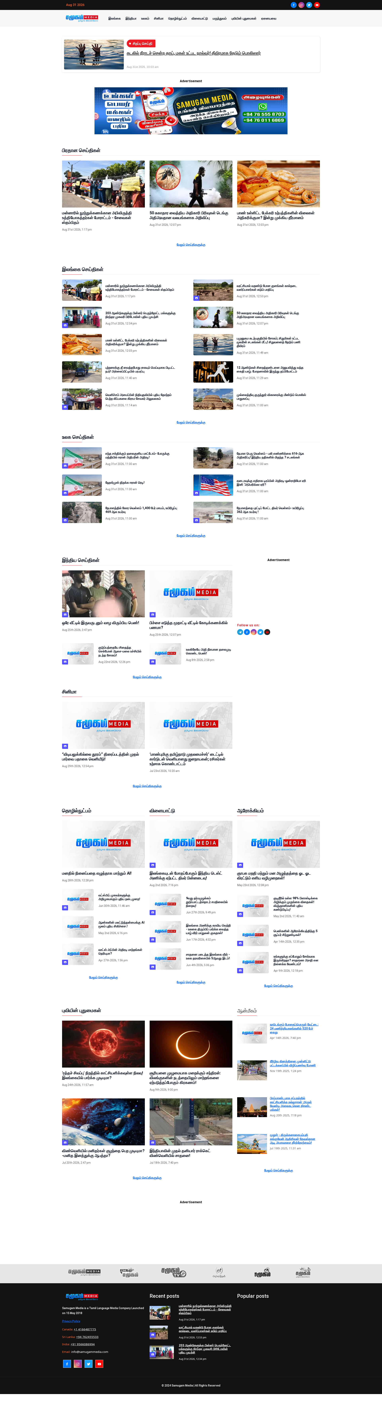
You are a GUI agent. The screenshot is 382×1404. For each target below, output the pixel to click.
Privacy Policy (71, 1321)
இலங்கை (114, 18)
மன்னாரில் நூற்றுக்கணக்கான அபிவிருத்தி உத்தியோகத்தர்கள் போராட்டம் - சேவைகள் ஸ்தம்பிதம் (205, 1309)
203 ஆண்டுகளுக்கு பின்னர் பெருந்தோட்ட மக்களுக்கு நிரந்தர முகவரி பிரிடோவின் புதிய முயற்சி (205, 1349)
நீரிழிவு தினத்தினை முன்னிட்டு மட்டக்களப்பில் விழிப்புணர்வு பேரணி (293, 1063)
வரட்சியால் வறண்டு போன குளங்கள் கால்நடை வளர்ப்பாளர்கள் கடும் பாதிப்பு (203, 1329)
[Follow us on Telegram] (240, 632)
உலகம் (145, 18)
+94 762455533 (87, 1337)
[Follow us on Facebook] (247, 632)
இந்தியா (131, 18)
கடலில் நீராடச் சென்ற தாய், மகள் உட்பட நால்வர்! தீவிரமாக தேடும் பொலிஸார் (194, 53)
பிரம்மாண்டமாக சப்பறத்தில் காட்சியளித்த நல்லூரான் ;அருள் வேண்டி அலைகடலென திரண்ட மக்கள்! (291, 1104)
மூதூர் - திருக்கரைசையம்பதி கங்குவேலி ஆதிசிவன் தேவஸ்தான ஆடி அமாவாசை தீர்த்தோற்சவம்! (292, 1138)
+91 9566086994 (83, 1344)
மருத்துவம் (220, 18)
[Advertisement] (278, 594)
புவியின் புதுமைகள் (243, 18)
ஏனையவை (268, 18)
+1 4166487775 (85, 1329)
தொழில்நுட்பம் (177, 18)
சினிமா (159, 18)
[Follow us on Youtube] (267, 632)
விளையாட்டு (200, 18)
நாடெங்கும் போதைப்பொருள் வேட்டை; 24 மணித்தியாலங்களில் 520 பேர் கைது (294, 1028)
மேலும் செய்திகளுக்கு (191, 244)
